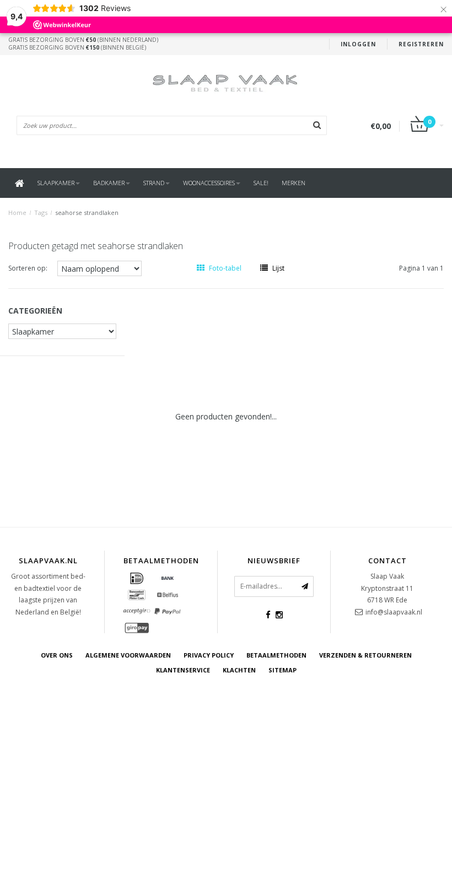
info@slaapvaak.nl (393, 612)
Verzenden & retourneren (365, 655)
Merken (293, 183)
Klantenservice (183, 670)
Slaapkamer (55, 183)
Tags (40, 212)
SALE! (261, 183)
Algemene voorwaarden (128, 655)
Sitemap (282, 670)
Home (17, 212)
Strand (153, 183)
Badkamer (109, 183)
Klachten (239, 670)
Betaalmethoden (276, 655)
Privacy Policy (209, 655)
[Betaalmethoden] (136, 578)
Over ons (57, 655)
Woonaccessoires (209, 183)
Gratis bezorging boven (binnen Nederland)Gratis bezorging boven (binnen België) (83, 43)
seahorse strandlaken (87, 212)
